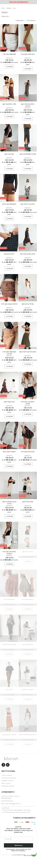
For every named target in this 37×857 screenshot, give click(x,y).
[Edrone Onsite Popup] (18, 428)
